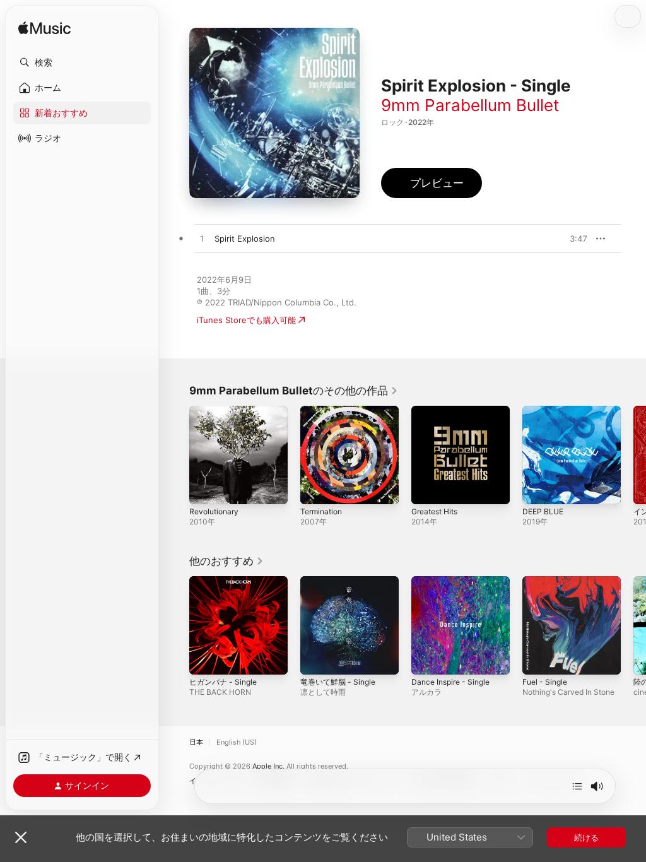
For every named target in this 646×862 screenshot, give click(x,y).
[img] (44, 28)
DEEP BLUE (542, 511)
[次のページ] (633, 455)
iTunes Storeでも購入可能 (246, 320)
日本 (196, 742)
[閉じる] (20, 837)
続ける (586, 837)
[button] (82, 62)
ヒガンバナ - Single (223, 682)
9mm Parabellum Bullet (470, 105)
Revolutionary (213, 511)
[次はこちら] (577, 786)
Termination (321, 511)
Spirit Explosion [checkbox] (244, 238)
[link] (293, 391)
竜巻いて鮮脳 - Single (337, 682)
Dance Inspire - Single (450, 682)
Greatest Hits (434, 511)
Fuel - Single (544, 682)
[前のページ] (176, 455)
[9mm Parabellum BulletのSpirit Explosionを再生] (201, 239)
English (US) (236, 742)
